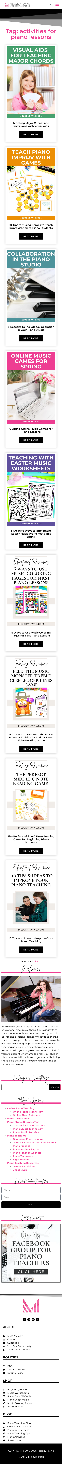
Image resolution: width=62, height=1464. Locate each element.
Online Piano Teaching (20, 1108)
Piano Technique (23, 1156)
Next (38, 961)
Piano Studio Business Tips (23, 1122)
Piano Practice (21, 1146)
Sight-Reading (21, 1159)
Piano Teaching (16, 1135)
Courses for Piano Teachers (29, 1125)
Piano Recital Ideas (18, 1118)
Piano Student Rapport (27, 1149)
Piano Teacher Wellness (27, 1152)
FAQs (21, 1456)
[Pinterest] (33, 1319)
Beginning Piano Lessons (28, 1139)
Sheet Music (20, 1170)
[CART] (50, 4)
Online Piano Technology (28, 1111)
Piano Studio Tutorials (26, 1132)
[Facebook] (24, 1319)
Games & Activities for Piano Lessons (34, 1142)
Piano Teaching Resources (22, 1163)
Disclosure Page (35, 1456)
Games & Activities (24, 1166)
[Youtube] (37, 1319)
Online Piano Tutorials (26, 1115)
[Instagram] (28, 1319)
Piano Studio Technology (28, 1129)
